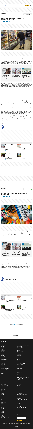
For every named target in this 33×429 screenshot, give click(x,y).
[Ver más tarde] (1, 21)
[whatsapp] (3, 21)
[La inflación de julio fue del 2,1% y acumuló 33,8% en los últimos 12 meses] (19, 155)
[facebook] (4, 21)
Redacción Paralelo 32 (10, 127)
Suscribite (27, 5)
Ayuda (21, 424)
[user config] (30, 5)
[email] (7, 21)
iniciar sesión (14, 172)
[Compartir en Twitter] (6, 21)
